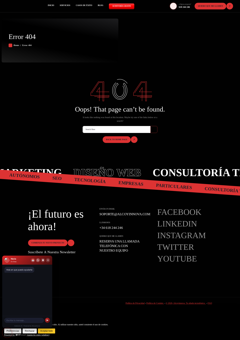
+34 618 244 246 (111, 228)
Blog (100, 5)
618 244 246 (184, 7)
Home (16, 45)
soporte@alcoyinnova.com (124, 214)
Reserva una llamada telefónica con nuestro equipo (119, 245)
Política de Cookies (155, 303)
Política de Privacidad (135, 303)
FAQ (210, 303)
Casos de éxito (84, 5)
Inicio (51, 5)
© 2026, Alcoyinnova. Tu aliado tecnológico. (186, 303)
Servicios (65, 5)
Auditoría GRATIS (121, 6)
